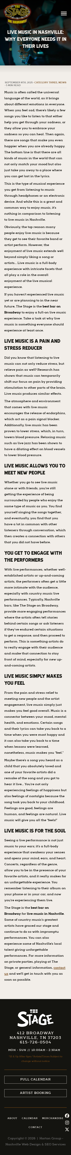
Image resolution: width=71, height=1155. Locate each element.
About (12, 1118)
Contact (35, 1127)
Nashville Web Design (23, 1144)
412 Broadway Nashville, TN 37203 (36, 1035)
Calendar (30, 1118)
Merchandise (53, 1118)
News (62, 82)
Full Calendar (35, 1079)
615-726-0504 (35, 1042)
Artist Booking (35, 1093)
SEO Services (55, 1144)
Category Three (45, 82)
